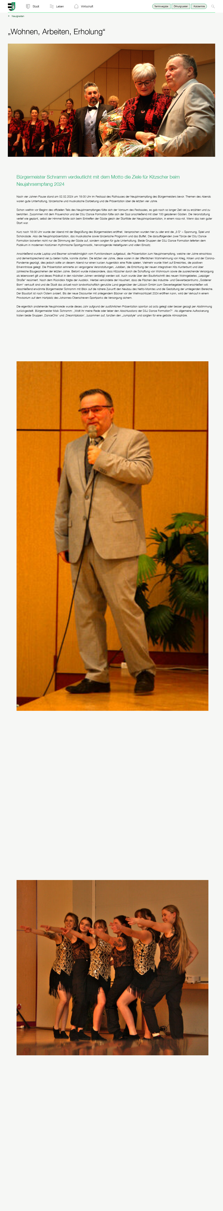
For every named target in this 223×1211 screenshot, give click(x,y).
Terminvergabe (161, 6)
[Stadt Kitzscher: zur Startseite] (11, 9)
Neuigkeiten (18, 16)
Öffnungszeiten (181, 6)
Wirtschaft (87, 6)
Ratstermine (199, 6)
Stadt (36, 6)
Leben (60, 6)
